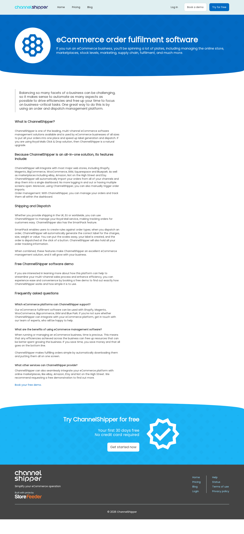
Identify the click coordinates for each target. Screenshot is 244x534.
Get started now (123, 447)
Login (195, 491)
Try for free (219, 7)
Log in (174, 7)
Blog (90, 7)
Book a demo (195, 7)
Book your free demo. (28, 385)
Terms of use (220, 486)
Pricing (76, 7)
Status (216, 482)
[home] (31, 7)
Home (61, 7)
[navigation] (38, 476)
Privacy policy (220, 491)
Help (215, 477)
